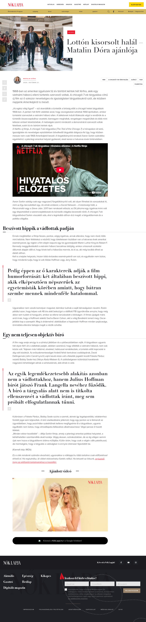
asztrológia (65, 11)
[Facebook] (113, 11)
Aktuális (50, 4)
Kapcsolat (91, 609)
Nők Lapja (15, 4)
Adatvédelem (75, 609)
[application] (60, 505)
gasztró (95, 11)
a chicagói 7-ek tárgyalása (118, 79)
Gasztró (77, 4)
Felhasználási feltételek (51, 609)
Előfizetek (136, 4)
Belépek (130, 11)
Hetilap (86, 4)
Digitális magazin (98, 4)
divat (50, 11)
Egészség (60, 4)
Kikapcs (69, 4)
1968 (103, 79)
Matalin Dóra (29, 78)
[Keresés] (108, 11)
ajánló (133, 79)
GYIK (121, 609)
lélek (80, 11)
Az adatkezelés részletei (78, 598)
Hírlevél (121, 11)
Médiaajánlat (107, 609)
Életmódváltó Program (15, 11)
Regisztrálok (140, 11)
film (140, 79)
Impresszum (28, 609)
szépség (35, 11)
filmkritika (138, 84)
